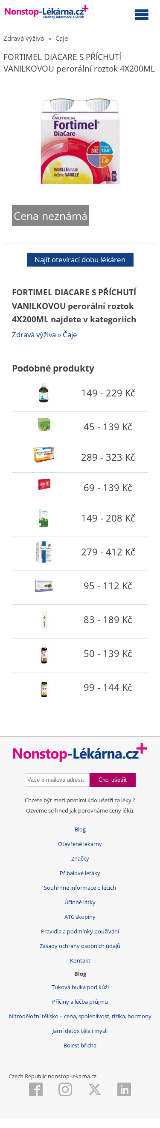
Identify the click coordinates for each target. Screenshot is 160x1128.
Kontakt (80, 960)
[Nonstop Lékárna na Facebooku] (36, 1090)
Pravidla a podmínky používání (80, 931)
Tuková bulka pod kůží (80, 987)
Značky (80, 858)
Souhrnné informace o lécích (80, 887)
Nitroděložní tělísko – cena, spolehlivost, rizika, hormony (80, 1016)
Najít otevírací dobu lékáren (80, 259)
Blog (80, 829)
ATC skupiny (80, 917)
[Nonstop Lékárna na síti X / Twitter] (95, 1090)
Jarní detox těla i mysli (80, 1031)
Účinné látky (80, 902)
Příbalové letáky (80, 873)
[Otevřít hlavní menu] (141, 14)
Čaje (61, 38)
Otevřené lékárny (80, 844)
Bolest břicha (80, 1045)
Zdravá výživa (23, 38)
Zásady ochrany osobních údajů (80, 946)
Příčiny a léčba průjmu (80, 1001)
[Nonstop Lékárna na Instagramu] (65, 1090)
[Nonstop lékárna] (46, 13)
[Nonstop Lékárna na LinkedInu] (124, 1090)
